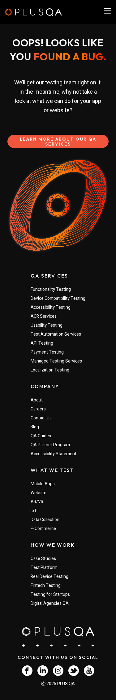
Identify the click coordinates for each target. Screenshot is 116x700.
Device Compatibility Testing (58, 298)
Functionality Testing (51, 289)
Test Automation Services (56, 334)
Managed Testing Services (56, 361)
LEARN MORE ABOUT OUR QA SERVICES (58, 141)
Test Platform (44, 567)
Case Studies (43, 558)
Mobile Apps (43, 484)
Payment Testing (47, 352)
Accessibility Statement (53, 454)
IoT (34, 510)
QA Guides (41, 436)
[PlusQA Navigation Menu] (107, 10)
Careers (38, 409)
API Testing (42, 343)
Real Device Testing (49, 576)
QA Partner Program (50, 445)
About (37, 400)
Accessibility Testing (51, 307)
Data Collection (45, 519)
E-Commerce (43, 528)
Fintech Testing (46, 585)
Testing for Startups (50, 594)
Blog (35, 427)
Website (38, 493)
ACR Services (44, 316)
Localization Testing (50, 370)
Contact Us (41, 418)
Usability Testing (46, 325)
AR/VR (37, 501)
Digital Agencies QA (50, 603)
